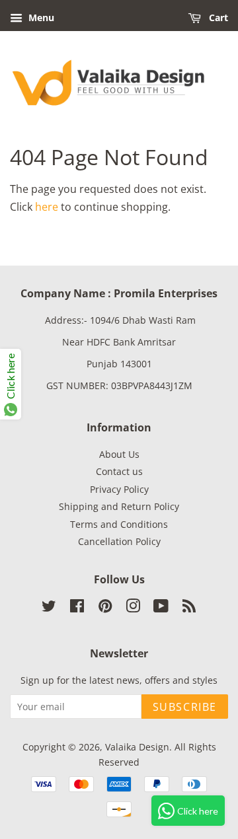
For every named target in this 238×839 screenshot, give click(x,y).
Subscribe (185, 707)
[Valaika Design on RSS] (189, 608)
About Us (119, 454)
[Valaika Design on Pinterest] (105, 608)
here (46, 207)
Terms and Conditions (119, 524)
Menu (40, 17)
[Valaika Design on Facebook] (77, 608)
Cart (217, 17)
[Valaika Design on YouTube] (161, 608)
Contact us (119, 471)
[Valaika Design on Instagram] (133, 608)
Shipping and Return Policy (119, 506)
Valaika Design (137, 747)
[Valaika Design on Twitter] (49, 608)
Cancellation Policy (119, 541)
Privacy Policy (119, 489)
